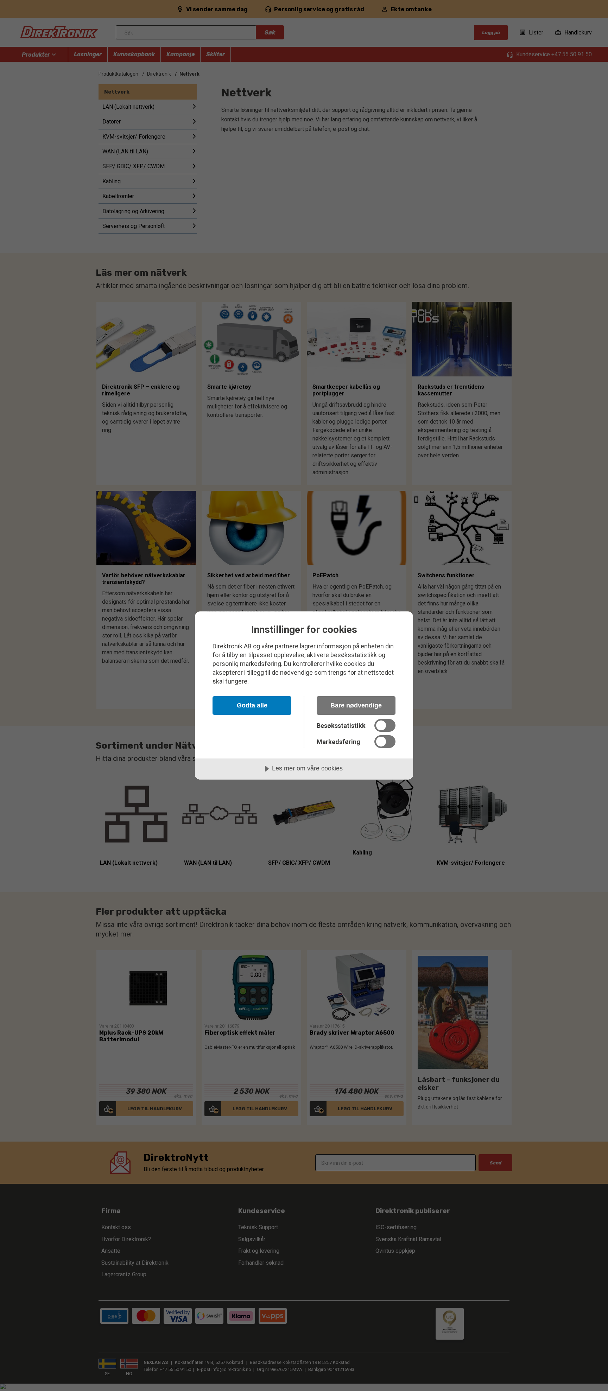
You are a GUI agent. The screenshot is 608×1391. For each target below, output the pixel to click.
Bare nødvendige (356, 705)
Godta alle (252, 705)
